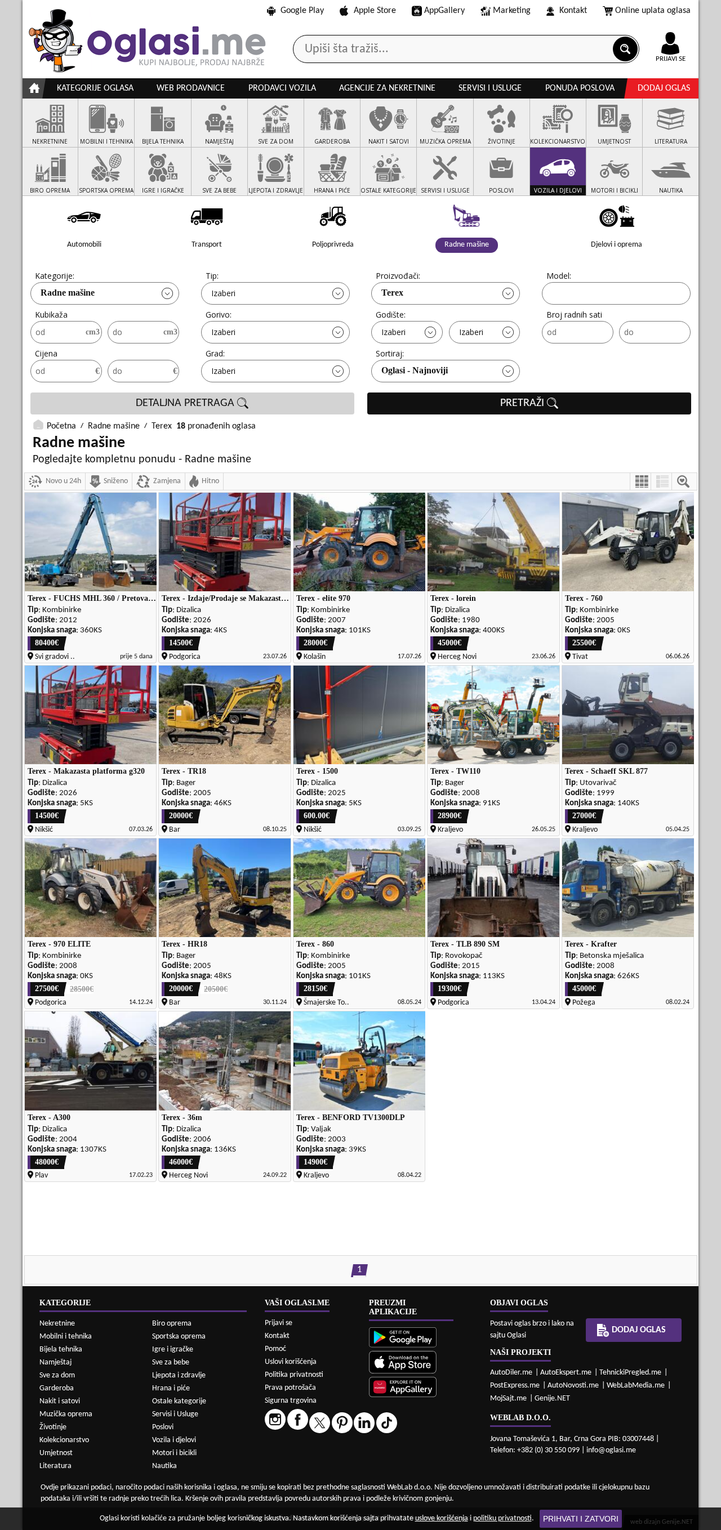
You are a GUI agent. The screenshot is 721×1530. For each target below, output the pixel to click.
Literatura (55, 1466)
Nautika (164, 1466)
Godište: (391, 314)
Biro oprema (172, 1323)
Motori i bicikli (174, 1453)
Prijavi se (278, 1323)
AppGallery (444, 10)
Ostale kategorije (179, 1401)
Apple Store (375, 10)
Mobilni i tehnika (65, 1336)
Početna (61, 426)
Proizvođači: (398, 275)
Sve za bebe (170, 1362)
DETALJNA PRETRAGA (186, 403)
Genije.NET (552, 1398)
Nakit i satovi (59, 1401)
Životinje (52, 1427)
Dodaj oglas (664, 88)
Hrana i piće (171, 1388)
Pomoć (275, 1349)
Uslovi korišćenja (291, 1362)
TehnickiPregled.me (630, 1372)
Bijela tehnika (60, 1349)
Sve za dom (57, 1375)
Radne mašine (68, 292)
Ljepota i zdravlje (179, 1375)
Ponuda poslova (580, 88)
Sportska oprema (179, 1336)
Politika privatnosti (294, 1375)
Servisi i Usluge (175, 1414)
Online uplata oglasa (653, 10)
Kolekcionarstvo (64, 1440)
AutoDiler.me (511, 1372)
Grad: (215, 353)
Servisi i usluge (490, 88)
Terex (392, 292)
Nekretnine (57, 1323)
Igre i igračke (172, 1349)
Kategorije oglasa (95, 88)
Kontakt (573, 10)
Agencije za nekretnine (387, 88)
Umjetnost (56, 1453)
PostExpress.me (515, 1385)
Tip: (212, 275)
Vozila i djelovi (174, 1440)
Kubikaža (51, 314)
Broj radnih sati (574, 314)
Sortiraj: (390, 353)
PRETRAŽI (523, 403)
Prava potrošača (290, 1388)
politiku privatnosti (502, 1518)
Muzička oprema (65, 1414)
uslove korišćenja (441, 1518)
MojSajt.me (508, 1398)
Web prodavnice (191, 88)
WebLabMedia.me (636, 1385)
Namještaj (55, 1362)
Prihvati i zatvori (580, 1518)
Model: (558, 275)
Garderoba (56, 1388)
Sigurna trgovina (291, 1401)
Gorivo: (219, 314)
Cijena (46, 353)
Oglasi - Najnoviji (414, 370)
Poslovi (162, 1427)
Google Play (302, 10)
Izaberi (223, 293)
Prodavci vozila (282, 88)
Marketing (512, 10)
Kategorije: (54, 275)
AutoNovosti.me (573, 1385)
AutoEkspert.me (565, 1372)
